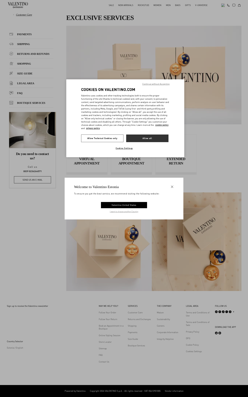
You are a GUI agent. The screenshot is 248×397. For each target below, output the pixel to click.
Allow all (147, 138)
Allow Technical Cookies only (102, 138)
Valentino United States (124, 205)
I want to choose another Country (124, 211)
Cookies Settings (124, 148)
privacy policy (93, 128)
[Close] (172, 186)
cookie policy (161, 125)
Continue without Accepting (156, 84)
